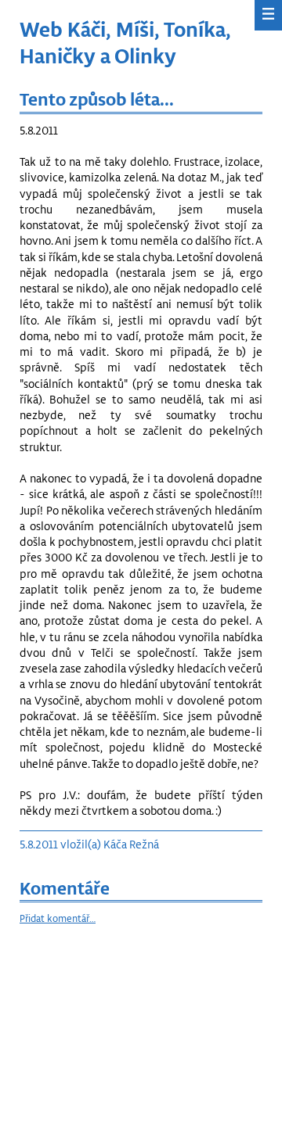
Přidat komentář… (58, 918)
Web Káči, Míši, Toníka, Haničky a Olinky (125, 42)
